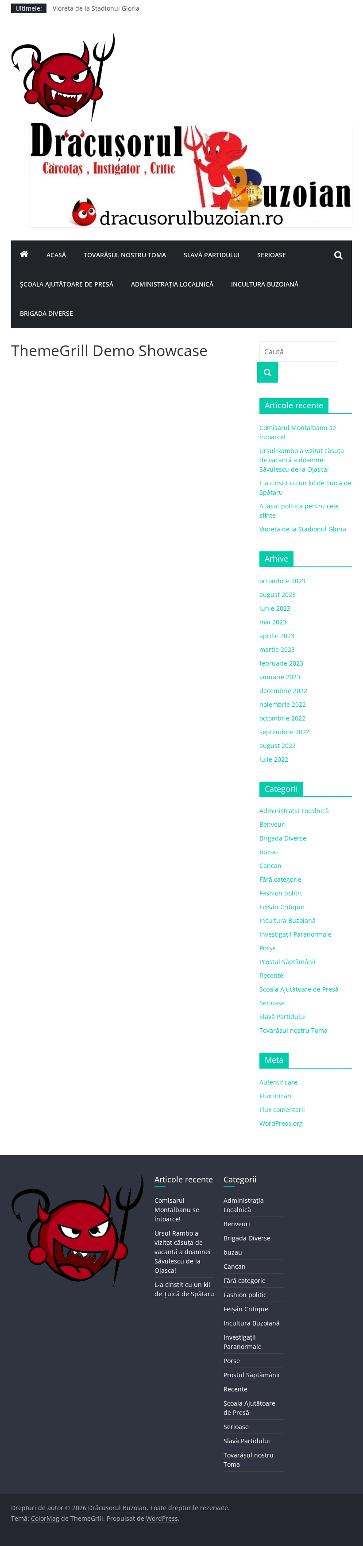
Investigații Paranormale (295, 934)
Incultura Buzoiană (264, 284)
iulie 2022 (273, 759)
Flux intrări (275, 1096)
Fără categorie (280, 879)
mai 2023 (272, 622)
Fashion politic (280, 893)
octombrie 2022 (282, 718)
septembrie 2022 (284, 732)
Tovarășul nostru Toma (125, 255)
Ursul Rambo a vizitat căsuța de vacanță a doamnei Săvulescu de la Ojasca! (301, 459)
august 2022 (277, 745)
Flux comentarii (282, 1109)
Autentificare (278, 1082)
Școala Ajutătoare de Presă (66, 284)
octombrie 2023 (282, 581)
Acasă (56, 255)
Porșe (267, 948)
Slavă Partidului (211, 255)
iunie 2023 (274, 608)
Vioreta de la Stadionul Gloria (96, 12)
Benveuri (272, 824)
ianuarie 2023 (279, 677)
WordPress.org (281, 1123)
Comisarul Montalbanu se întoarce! (176, 1209)
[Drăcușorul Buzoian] (24, 255)
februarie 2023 (281, 663)
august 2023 (277, 594)
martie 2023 (277, 649)
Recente (271, 975)
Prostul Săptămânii (287, 961)
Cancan (270, 865)
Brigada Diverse (46, 313)
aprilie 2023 (276, 636)
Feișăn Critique (281, 907)
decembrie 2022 (283, 690)
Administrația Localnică (172, 284)
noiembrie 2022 (282, 704)
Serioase (271, 255)
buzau (268, 852)
